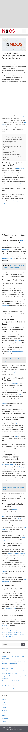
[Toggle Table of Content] (23, 136)
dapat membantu (19, 423)
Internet (4, 707)
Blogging (4, 702)
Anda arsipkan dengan (8, 249)
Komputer (4, 710)
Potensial (6, 628)
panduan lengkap (21, 116)
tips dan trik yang (14, 383)
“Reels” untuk (7, 299)
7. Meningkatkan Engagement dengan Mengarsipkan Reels (12, 151)
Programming (5, 718)
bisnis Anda (5, 625)
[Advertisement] (14, 14)
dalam (20, 394)
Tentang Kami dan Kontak (16, 729)
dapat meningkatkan (13, 496)
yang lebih (12, 334)
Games (4, 704)
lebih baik (14, 599)
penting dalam (15, 509)
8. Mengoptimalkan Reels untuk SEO (11, 154)
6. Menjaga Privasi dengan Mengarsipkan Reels (12, 148)
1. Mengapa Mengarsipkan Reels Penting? (12, 137)
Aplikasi (4, 699)
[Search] (23, 644)
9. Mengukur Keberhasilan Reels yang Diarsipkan (12, 156)
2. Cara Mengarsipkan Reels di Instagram (12, 139)
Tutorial (4, 721)
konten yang (18, 340)
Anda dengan (5, 305)
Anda (16, 436)
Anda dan (4, 403)
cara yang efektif (20, 168)
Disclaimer (18, 727)
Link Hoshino (5, 713)
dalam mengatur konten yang (16, 351)
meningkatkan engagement (9, 464)
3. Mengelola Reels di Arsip (9, 141)
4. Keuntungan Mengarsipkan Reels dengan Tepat (13, 143)
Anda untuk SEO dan (10, 608)
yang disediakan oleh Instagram (16, 553)
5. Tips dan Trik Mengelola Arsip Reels (12, 146)
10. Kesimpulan (6, 159)
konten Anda (21, 518)
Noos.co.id (12, 727)
